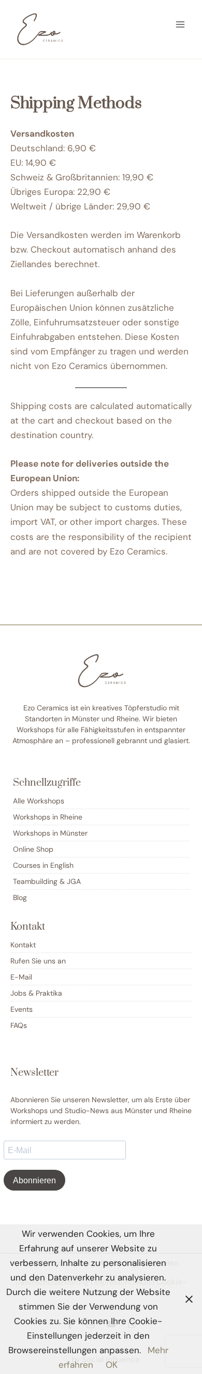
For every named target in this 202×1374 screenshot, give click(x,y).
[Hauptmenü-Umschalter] (180, 24)
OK (112, 1364)
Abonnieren (34, 1180)
